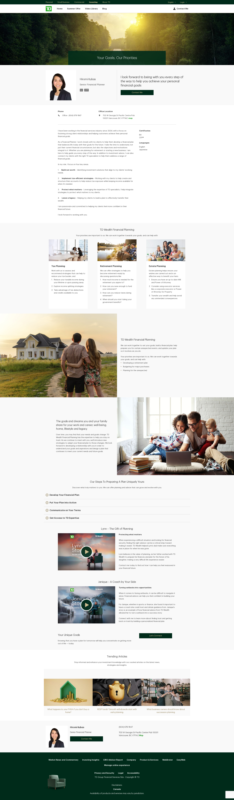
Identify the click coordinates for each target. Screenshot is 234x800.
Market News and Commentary (63, 760)
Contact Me (182, 9)
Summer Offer (73, 9)
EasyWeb (181, 760)
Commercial (79, 2)
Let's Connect (155, 636)
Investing (93, 2)
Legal (120, 773)
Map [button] (141, 735)
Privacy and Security (104, 773)
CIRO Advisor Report (113, 760)
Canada (117, 789)
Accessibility (133, 773)
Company (131, 760)
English (172, 2)
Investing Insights (90, 760)
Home (60, 9)
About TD (106, 2)
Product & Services (149, 760)
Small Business (63, 2)
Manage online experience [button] (117, 765)
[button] (62, 495)
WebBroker (167, 760)
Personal (49, 2)
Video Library (91, 9)
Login (182, 2)
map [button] (130, 118)
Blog (104, 9)
